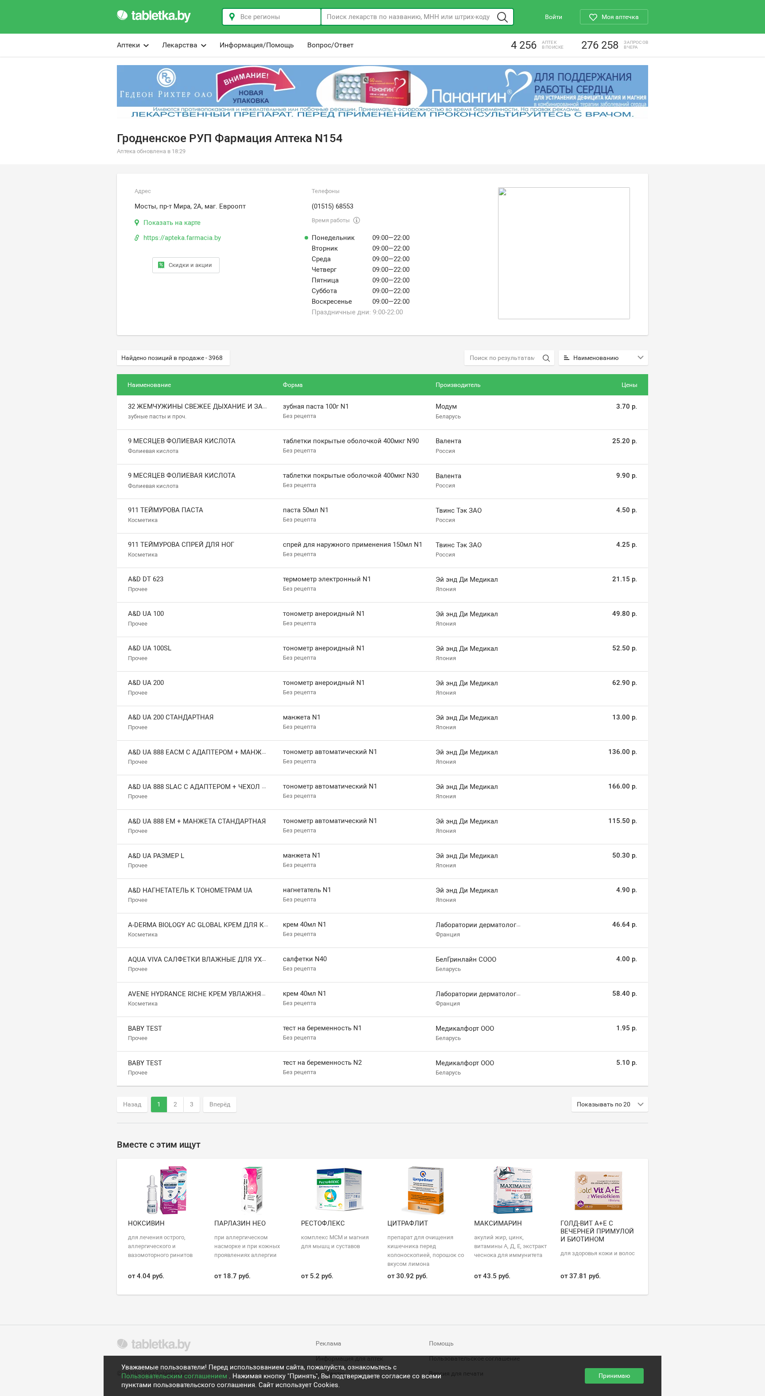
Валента (448, 441)
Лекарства (179, 45)
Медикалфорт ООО (465, 1028)
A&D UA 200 (146, 683)
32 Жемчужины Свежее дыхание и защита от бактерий (228, 406)
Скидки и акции (190, 265)
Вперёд (219, 1104)
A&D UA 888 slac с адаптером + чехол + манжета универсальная (243, 787)
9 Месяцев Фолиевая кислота (182, 441)
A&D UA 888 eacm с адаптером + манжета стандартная (226, 752)
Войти (553, 16)
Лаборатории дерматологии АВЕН (489, 994)
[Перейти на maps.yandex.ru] (564, 253)
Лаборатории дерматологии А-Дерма (494, 925)
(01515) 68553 (332, 206)
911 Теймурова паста (165, 510)
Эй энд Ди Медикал (467, 580)
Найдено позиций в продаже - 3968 (172, 357)
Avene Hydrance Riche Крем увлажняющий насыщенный (232, 994)
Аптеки (128, 45)
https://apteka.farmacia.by (182, 238)
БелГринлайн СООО (466, 959)
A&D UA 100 (146, 614)
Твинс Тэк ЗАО (459, 510)
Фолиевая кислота (153, 451)
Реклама (328, 1343)
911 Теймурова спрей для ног (181, 545)
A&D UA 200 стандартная (171, 718)
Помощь (441, 1343)
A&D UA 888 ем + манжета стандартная (197, 821)
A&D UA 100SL (149, 648)
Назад (132, 1104)
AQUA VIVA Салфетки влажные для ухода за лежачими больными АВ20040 (261, 959)
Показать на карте (172, 223)
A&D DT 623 (145, 579)
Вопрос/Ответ (330, 45)
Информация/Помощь (257, 45)
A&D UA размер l (156, 856)
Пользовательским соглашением (175, 1376)
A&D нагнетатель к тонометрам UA (190, 890)
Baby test (145, 1028)
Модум (446, 406)
